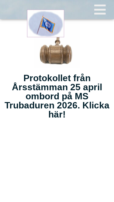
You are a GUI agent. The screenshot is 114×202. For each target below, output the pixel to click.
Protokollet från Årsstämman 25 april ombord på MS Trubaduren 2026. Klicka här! (57, 96)
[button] (100, 9)
